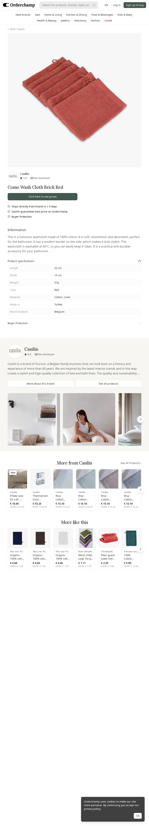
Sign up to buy (135, 5)
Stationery (80, 20)
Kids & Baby (125, 14)
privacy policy (92, 809)
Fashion (95, 20)
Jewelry (65, 20)
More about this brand (40, 383)
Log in (117, 5)
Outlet (108, 20)
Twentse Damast (131, 551)
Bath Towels (17, 29)
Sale (37, 14)
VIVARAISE (107, 551)
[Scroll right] (140, 419)
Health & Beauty (47, 20)
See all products (108, 383)
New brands (23, 14)
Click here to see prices (43, 196)
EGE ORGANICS (85, 551)
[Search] (94, 5)
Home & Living (53, 14)
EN (106, 5)
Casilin (13, 492)
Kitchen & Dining (76, 14)
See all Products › (130, 463)
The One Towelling (17, 551)
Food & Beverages (102, 14)
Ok (137, 815)
